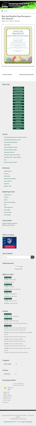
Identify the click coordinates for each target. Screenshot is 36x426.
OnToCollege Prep (8, 207)
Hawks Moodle (18, 115)
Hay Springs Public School (10, 421)
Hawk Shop (18, 117)
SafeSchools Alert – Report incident (12, 157)
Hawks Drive (18, 104)
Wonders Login (7, 186)
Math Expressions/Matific (10, 178)
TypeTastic (6, 183)
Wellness (18, 128)
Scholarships (18, 123)
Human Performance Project (10, 147)
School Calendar (18, 98)
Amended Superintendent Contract (12, 139)
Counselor (18, 120)
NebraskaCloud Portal (9, 152)
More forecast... (6, 402)
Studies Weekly (7, 181)
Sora (5, 159)
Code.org (6, 173)
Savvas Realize (7, 212)
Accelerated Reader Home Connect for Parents (15, 137)
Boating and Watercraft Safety (26, 74)
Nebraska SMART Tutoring (10, 149)
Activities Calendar (18, 93)
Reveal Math (7, 209)
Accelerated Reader (18, 125)
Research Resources (18, 112)
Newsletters (18, 101)
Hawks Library (18, 109)
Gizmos (6, 199)
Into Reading (7, 176)
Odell (5, 204)
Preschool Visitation (7, 74)
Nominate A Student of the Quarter (12, 154)
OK (32, 257)
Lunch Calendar (18, 96)
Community (16, 21)
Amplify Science (8, 171)
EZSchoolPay (7, 144)
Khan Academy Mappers (10, 202)
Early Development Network (10, 142)
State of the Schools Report (10, 162)
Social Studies (7, 215)
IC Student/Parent (18, 88)
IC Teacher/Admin (18, 90)
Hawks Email (18, 106)
